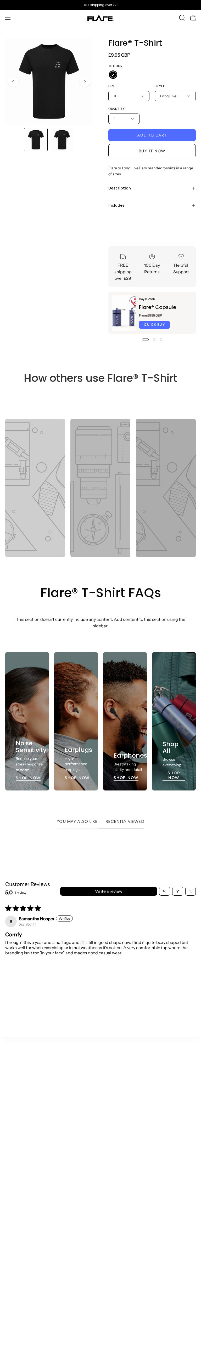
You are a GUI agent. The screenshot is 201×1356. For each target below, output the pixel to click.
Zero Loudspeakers (124, 1153)
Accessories (17, 1161)
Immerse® (15, 1153)
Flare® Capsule (157, 307)
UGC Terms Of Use (23, 1288)
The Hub (114, 1110)
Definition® (16, 1144)
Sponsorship (17, 1242)
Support (113, 1208)
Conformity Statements (28, 1340)
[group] (100, 5)
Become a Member (124, 1161)
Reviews (13, 1314)
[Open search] (164, 891)
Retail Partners (19, 1225)
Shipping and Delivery (127, 1216)
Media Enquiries (21, 1233)
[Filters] (177, 891)
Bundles (13, 1170)
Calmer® (14, 1110)
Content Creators (22, 1208)
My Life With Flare (123, 1144)
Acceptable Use (20, 1297)
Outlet (11, 1101)
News (111, 1127)
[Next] (85, 81)
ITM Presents (119, 1178)
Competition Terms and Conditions (39, 1323)
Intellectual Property (25, 1331)
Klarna (112, 1225)
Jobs (110, 1170)
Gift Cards (15, 1178)
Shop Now (28, 777)
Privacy (12, 1306)
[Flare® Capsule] (124, 313)
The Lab (113, 1118)
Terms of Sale (18, 1271)
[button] (181, 17)
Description (119, 188)
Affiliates (14, 1216)
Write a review (108, 891)
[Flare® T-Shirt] (36, 139)
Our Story (115, 1101)
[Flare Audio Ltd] (100, 18)
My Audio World (121, 1135)
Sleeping (14, 1135)
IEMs (10, 1118)
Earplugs (13, 1127)
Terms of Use (17, 1280)
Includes (116, 205)
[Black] (113, 74)
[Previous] (13, 81)
